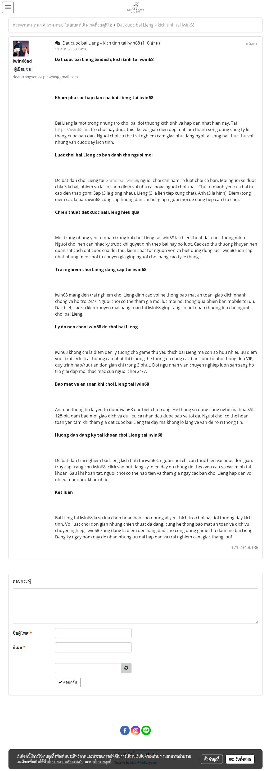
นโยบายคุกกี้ (102, 761)
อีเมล (19, 647)
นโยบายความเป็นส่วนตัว (65, 761)
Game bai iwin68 (121, 180)
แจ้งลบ (252, 44)
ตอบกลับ (69, 682)
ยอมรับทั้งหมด (240, 759)
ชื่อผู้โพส (22, 633)
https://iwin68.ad (72, 129)
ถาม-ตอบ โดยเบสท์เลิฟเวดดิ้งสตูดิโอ (79, 25)
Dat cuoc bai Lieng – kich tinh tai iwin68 (156, 25)
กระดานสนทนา (27, 25)
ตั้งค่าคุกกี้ (211, 759)
